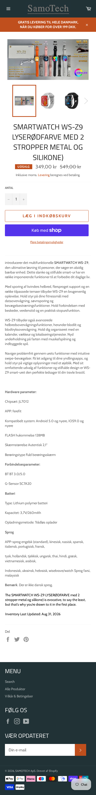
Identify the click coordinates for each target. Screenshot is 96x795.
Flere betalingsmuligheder (46, 242)
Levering (43, 175)
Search (10, 681)
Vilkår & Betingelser (19, 696)
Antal (9, 188)
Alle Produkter (15, 689)
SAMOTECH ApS (25, 771)
